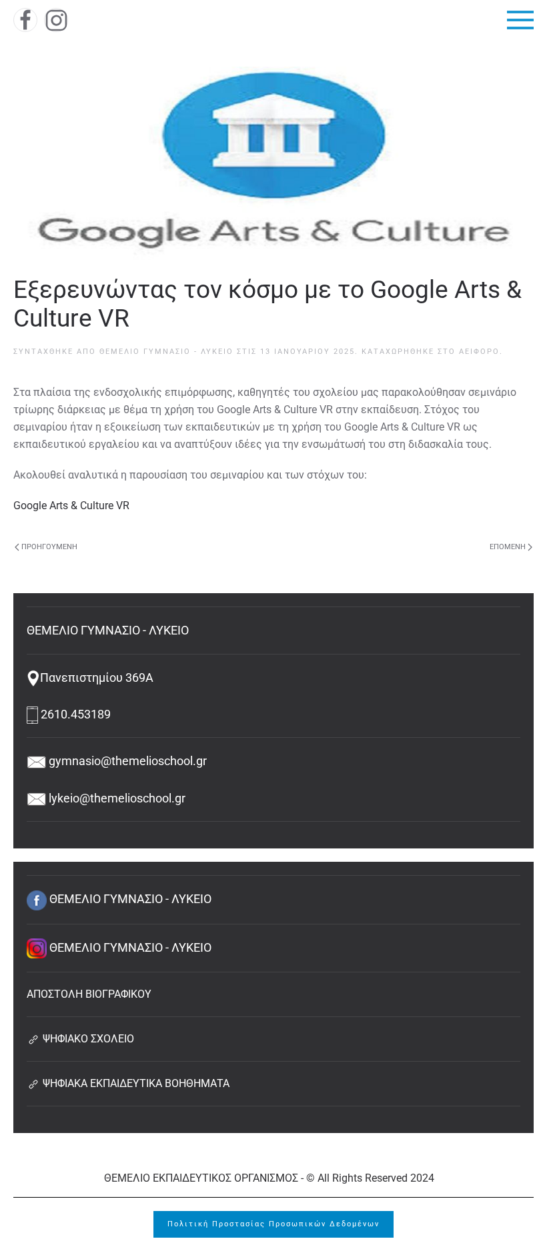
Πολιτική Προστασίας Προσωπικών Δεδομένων (273, 1224)
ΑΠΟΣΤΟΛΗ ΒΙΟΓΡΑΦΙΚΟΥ (89, 994)
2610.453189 (74, 714)
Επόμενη (508, 547)
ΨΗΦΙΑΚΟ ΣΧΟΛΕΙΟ (87, 1038)
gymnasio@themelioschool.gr (126, 761)
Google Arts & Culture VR (71, 505)
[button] (520, 20)
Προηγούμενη (49, 547)
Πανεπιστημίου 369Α (96, 677)
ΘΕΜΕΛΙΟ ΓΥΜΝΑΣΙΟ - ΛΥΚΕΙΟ (166, 351)
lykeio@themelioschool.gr (115, 798)
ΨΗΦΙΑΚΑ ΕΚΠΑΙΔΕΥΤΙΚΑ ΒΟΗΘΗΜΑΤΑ (134, 1083)
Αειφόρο (479, 351)
